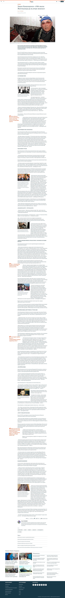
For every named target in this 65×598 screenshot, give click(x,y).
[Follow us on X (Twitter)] (35, 585)
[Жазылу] (46, 585)
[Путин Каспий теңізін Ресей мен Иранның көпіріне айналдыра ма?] (25, 569)
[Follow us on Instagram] (39, 585)
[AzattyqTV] (56, 1)
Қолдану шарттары (8, 591)
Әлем (20, 594)
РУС (59, 1)
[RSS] (44, 585)
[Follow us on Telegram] (42, 585)
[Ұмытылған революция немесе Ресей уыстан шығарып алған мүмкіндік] (11, 569)
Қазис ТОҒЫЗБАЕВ (20, 11)
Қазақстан (20, 586)
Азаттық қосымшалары (9, 589)
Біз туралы (7, 586)
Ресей (20, 591)
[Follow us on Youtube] (37, 585)
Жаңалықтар (21, 584)
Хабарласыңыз (7, 584)
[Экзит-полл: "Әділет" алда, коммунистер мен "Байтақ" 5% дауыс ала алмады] (11, 556)
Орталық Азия (21, 589)
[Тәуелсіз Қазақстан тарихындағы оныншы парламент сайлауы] (25, 556)
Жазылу (6, 594)
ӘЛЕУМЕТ (19, 4)
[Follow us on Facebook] (33, 585)
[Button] (39, 15)
